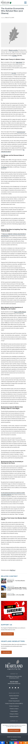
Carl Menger (4, 167)
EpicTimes (12, 570)
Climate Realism (14, 711)
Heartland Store (14, 698)
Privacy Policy (14, 739)
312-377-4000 (14, 681)
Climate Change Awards (14, 700)
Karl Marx (14, 55)
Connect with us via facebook (9, 687)
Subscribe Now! (6, 652)
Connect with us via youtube (15, 687)
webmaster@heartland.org (14, 683)
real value (13, 73)
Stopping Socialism (14, 716)
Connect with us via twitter (12, 687)
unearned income (21, 131)
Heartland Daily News (14, 695)
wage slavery (19, 62)
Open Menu (25, 2)
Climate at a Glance (14, 708)
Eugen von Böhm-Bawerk (20, 311)
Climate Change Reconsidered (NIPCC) (14, 703)
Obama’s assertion (13, 50)
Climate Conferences (14, 706)
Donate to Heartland (7, 633)
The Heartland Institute (6, 2)
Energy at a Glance (14, 713)
